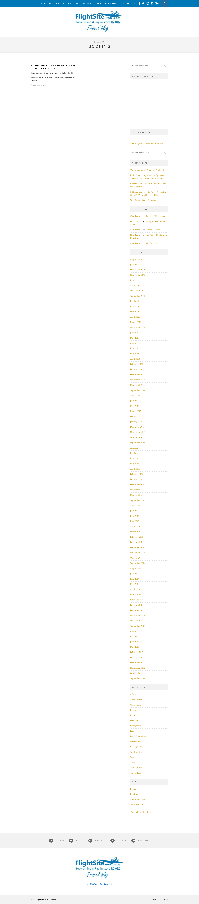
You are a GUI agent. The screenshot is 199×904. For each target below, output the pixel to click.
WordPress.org (137, 804)
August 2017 (136, 395)
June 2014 (134, 578)
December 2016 (137, 427)
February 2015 (136, 537)
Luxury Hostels (153, 229)
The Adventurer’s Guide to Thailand (147, 170)
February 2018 (136, 364)
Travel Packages (84, 3)
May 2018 (134, 353)
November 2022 (137, 275)
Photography (136, 746)
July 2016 (134, 453)
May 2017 (134, 406)
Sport (132, 757)
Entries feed (135, 794)
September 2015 (137, 500)
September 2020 (137, 296)
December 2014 (137, 547)
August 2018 (136, 343)
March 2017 (135, 411)
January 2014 (136, 605)
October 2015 (136, 495)
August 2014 (136, 568)
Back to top (159, 899)
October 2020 (136, 290)
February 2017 (136, 416)
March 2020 (135, 322)
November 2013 (137, 615)
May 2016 (134, 463)
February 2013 (136, 652)
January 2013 (136, 657)
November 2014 (137, 552)
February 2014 (136, 599)
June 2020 (134, 306)
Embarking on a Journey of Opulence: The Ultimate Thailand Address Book (147, 177)
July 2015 (134, 510)
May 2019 (134, 337)
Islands (133, 731)
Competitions (127, 3)
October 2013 (136, 620)
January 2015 (136, 542)
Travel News (136, 767)
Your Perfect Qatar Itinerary (143, 200)
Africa (133, 694)
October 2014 (136, 557)
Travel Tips (135, 773)
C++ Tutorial (136, 216)
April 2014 (135, 589)
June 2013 (134, 641)
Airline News (136, 699)
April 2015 (135, 526)
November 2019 (137, 327)
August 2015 (136, 505)
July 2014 (134, 573)
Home (34, 3)
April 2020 (135, 317)
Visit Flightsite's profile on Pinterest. (147, 143)
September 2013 (137, 626)
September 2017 (137, 390)
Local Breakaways (138, 736)
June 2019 (134, 332)
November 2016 (137, 432)
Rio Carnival (151, 243)
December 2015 (137, 484)
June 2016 (134, 458)
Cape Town (135, 704)
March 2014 (135, 594)
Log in (133, 789)
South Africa (136, 752)
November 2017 (137, 379)
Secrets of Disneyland (155, 216)
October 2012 (136, 673)
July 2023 (134, 264)
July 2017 (134, 400)
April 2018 (135, 358)
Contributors (63, 3)
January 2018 (136, 369)
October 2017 (136, 385)
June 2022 (134, 280)
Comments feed (137, 799)
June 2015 (134, 516)
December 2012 (137, 662)
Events (133, 715)
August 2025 (136, 259)
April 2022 (135, 285)
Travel (133, 762)
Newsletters (135, 741)
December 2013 (137, 610)
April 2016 (135, 468)
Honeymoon (135, 725)
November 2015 (137, 489)
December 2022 (137, 269)
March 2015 (135, 531)
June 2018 (134, 348)
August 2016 (136, 447)
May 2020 (134, 311)
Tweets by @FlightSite (140, 812)
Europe (133, 710)
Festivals (134, 720)
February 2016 (136, 474)
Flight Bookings (106, 3)
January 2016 (136, 479)
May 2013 (134, 646)
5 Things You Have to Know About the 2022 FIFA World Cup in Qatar (148, 193)
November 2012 (137, 667)
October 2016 (136, 437)
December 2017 (137, 374)
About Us (46, 3)
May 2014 (134, 584)
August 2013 (135, 631)
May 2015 (134, 521)
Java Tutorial (136, 221)
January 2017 (136, 421)
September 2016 (137, 442)
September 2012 (137, 678)
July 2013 (134, 636)
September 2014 (137, 563)
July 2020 (134, 301)
